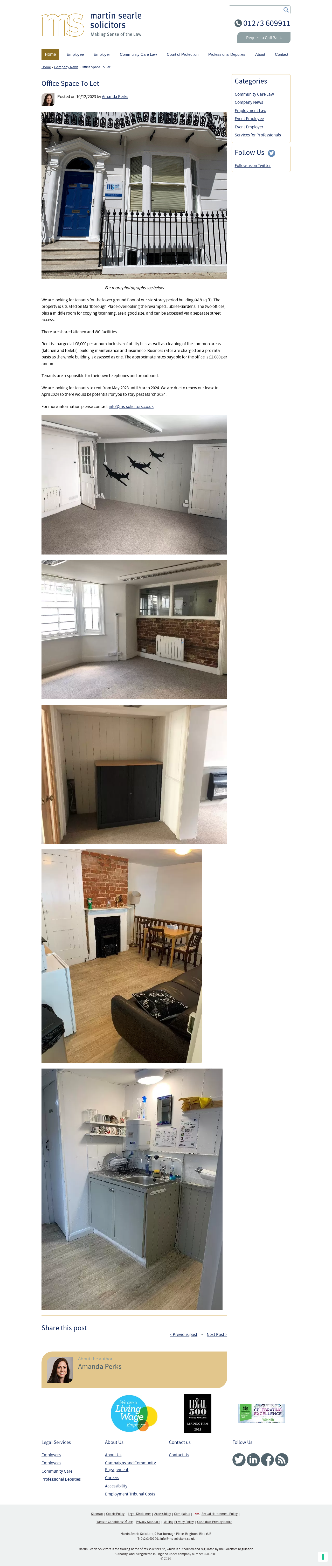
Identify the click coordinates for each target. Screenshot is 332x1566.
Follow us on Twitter (253, 165)
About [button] (260, 54)
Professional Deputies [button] (226, 54)
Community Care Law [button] (138, 54)
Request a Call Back (264, 37)
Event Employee (249, 118)
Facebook (267, 1459)
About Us (113, 1455)
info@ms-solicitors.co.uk (131, 406)
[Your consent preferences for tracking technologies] (323, 1557)
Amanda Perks (115, 96)
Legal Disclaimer (139, 1514)
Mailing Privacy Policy (178, 1522)
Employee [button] (75, 54)
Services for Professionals (258, 135)
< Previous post (183, 1334)
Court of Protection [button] (182, 54)
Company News (249, 102)
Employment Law (250, 110)
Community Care (57, 1471)
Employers (51, 1455)
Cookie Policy (115, 1514)
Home (50, 54)
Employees (51, 1463)
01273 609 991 (150, 1539)
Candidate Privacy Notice (214, 1522)
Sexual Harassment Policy (220, 1514)
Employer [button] (102, 54)
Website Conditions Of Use (114, 1522)
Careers (112, 1477)
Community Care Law (254, 94)
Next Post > (217, 1334)
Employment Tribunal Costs (130, 1494)
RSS (281, 1459)
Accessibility (116, 1486)
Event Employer (249, 127)
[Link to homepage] (91, 24)
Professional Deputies (61, 1479)
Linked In (253, 1459)
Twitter (239, 1459)
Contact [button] (281, 54)
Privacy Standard (148, 1522)
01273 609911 (266, 23)
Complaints (182, 1514)
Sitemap (97, 1514)
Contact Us (179, 1455)
